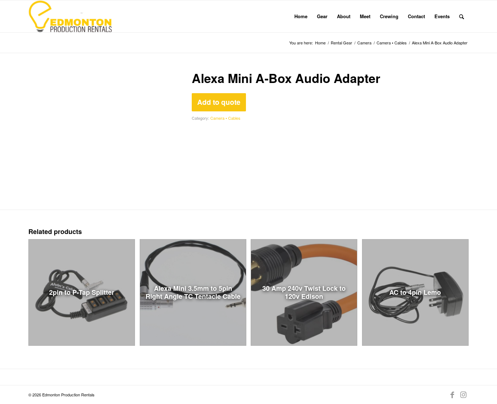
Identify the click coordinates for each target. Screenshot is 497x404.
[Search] (461, 16)
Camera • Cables (225, 118)
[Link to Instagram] (463, 394)
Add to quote (218, 102)
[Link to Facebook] (452, 394)
